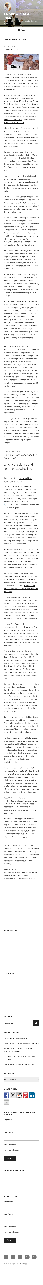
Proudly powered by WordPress (16, 1264)
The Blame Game (13, 49)
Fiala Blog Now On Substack (15, 1038)
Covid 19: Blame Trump (14, 122)
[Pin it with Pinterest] (25, 1095)
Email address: (10, 1145)
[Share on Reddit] (19, 1095)
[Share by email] (6, 1102)
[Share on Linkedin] (32, 1095)
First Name (8, 1120)
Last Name (8, 1132)
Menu (23, 30)
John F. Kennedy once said (26, 377)
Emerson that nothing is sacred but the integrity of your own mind (21, 588)
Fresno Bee (25, 478)
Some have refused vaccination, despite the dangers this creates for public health (21, 499)
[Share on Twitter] (13, 1095)
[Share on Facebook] (6, 1095)
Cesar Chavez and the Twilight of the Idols (21, 1043)
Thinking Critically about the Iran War (19, 1064)
